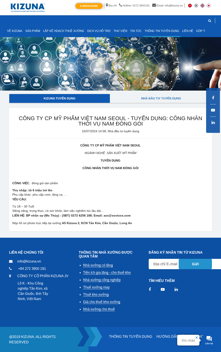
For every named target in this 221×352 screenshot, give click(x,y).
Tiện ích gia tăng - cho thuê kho (107, 272)
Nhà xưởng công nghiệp (102, 280)
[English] (202, 5)
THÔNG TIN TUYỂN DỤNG (130, 336)
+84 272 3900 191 (32, 268)
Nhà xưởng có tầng (98, 265)
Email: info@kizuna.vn (170, 5)
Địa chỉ (113, 5)
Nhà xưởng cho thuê (99, 309)
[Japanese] (209, 5)
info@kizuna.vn (29, 261)
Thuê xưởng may (96, 287)
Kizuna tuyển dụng (60, 98)
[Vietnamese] (190, 5)
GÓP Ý (200, 31)
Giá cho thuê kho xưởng (101, 302)
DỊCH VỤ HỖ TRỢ (98, 31)
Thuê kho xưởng (96, 294)
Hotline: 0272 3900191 (136, 5)
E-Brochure (89, 6)
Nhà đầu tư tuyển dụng (161, 98)
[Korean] (196, 5)
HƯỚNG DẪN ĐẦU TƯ (174, 336)
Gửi (195, 264)
